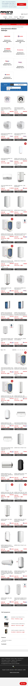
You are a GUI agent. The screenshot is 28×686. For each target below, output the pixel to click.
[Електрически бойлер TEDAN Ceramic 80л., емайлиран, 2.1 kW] (21, 589)
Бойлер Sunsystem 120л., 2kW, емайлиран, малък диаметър (7, 493)
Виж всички (3, 641)
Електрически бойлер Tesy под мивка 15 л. (6, 159)
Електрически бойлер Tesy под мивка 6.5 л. (6, 134)
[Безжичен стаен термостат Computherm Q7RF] (6, 618)
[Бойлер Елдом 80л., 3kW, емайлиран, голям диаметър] (7, 414)
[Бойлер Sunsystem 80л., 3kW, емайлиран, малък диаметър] (7, 252)
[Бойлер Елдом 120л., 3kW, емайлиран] (7, 589)
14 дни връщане (14, 661)
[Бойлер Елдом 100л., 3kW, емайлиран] (7, 510)
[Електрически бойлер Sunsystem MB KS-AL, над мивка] (21, 99)
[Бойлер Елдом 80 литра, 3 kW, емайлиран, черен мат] (21, 465)
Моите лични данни (14, 672)
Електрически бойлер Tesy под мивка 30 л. (20, 288)
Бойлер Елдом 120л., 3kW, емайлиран (6, 599)
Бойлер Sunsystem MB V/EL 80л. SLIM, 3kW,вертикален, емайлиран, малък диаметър (7, 314)
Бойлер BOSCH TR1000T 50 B (20, 210)
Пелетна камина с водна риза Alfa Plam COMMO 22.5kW (18, 630)
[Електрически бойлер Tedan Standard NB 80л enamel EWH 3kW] (7, 359)
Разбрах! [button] (21, 4)
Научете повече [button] (12, 6)
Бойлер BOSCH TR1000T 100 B (20, 447)
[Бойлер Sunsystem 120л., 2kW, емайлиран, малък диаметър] (7, 487)
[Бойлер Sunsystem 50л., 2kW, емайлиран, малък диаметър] (21, 150)
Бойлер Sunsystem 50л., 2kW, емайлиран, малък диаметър (20, 159)
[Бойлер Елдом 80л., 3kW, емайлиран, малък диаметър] (21, 387)
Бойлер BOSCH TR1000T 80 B (20, 261)
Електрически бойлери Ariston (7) (20, 53)
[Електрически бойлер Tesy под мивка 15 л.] (7, 150)
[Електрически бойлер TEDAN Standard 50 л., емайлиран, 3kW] (7, 330)
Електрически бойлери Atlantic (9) (7, 78)
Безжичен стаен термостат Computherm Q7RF (18, 617)
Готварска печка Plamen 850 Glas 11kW (18, 623)
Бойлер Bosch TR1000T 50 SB (7, 210)
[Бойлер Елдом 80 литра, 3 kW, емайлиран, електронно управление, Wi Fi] (21, 562)
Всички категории (21, 24)
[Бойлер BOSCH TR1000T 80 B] (21, 252)
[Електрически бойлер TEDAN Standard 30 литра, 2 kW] (21, 225)
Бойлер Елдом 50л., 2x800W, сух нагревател (20, 339)
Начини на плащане (11, 18)
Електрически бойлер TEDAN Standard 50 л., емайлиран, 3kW (7, 339)
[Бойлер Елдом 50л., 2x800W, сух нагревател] (21, 330)
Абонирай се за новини (7, 640)
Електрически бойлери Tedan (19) (7, 64)
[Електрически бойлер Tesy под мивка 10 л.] (21, 125)
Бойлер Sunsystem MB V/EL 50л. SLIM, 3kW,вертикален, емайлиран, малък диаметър (20, 314)
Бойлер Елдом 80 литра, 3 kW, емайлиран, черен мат (20, 474)
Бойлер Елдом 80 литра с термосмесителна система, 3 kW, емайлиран (7, 546)
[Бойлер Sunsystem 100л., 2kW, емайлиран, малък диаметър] (21, 359)
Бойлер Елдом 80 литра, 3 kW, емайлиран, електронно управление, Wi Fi (20, 572)
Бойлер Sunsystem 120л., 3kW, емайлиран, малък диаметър (20, 493)
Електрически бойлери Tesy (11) (20, 67)
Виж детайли (7, 115)
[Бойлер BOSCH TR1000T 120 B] (21, 536)
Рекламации (7, 658)
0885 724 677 (24, 14)
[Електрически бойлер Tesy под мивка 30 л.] (21, 279)
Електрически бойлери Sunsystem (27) (7, 41)
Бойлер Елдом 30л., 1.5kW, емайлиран (19, 186)
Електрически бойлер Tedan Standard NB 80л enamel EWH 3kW (7, 369)
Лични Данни (18, 660)
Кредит (22, 17)
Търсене (13, 660)
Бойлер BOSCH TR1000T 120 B (20, 545)
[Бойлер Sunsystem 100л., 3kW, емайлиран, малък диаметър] (7, 387)
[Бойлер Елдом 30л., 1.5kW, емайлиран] (21, 177)
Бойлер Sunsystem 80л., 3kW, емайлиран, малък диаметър (7, 261)
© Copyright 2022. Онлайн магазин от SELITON (10, 663)
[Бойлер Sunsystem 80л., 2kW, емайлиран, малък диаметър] (7, 225)
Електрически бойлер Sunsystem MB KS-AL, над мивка (19, 109)
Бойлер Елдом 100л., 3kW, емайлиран (6, 520)
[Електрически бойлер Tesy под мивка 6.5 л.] (7, 125)
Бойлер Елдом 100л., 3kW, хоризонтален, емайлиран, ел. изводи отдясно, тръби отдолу (7, 573)
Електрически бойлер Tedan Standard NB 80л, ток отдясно (7, 449)
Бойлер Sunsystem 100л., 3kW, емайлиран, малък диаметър (7, 396)
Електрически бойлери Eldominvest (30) (20, 41)
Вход (16, 658)
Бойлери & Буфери (8, 26)
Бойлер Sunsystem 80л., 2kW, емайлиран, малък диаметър (7, 234)
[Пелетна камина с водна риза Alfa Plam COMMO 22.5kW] (6, 631)
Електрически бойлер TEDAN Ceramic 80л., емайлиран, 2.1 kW (20, 599)
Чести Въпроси (20, 658)
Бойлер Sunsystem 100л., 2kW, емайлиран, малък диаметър (20, 368)
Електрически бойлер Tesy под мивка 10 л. (20, 134)
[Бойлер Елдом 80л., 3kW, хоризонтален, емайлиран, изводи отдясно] (7, 465)
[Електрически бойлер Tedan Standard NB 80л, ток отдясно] (7, 439)
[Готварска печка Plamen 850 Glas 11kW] (6, 624)
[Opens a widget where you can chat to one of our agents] (23, 683)
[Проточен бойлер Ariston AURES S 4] (7, 177)
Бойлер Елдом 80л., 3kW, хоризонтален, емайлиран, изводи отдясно (7, 474)
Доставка (21, 18)
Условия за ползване (6, 661)
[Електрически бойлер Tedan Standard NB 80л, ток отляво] (21, 414)
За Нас (10, 17)
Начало (5, 17)
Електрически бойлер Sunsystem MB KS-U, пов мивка (6, 109)
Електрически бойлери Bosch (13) (7, 51)
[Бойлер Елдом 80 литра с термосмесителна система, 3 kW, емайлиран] (7, 536)
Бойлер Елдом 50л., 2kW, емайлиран (6, 288)
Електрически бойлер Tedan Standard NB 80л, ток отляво (20, 423)
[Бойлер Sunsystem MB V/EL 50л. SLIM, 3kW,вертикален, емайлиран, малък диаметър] (21, 304)
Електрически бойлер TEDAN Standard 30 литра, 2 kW (20, 234)
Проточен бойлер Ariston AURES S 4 (6, 186)
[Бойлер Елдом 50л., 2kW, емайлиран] (7, 279)
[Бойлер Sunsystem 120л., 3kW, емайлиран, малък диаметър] (21, 487)
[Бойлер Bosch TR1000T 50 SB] (7, 201)
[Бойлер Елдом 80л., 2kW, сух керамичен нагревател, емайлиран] (21, 510)
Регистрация (4, 660)
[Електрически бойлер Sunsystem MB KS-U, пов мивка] (7, 99)
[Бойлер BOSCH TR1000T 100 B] (21, 439)
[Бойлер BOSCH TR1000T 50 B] (21, 201)
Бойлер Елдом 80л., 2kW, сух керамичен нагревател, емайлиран (20, 520)
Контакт (16, 17)
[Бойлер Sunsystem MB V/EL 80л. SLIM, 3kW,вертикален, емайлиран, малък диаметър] (7, 304)
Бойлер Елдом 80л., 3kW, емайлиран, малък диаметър (20, 396)
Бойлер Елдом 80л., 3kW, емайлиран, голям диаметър (7, 423)
